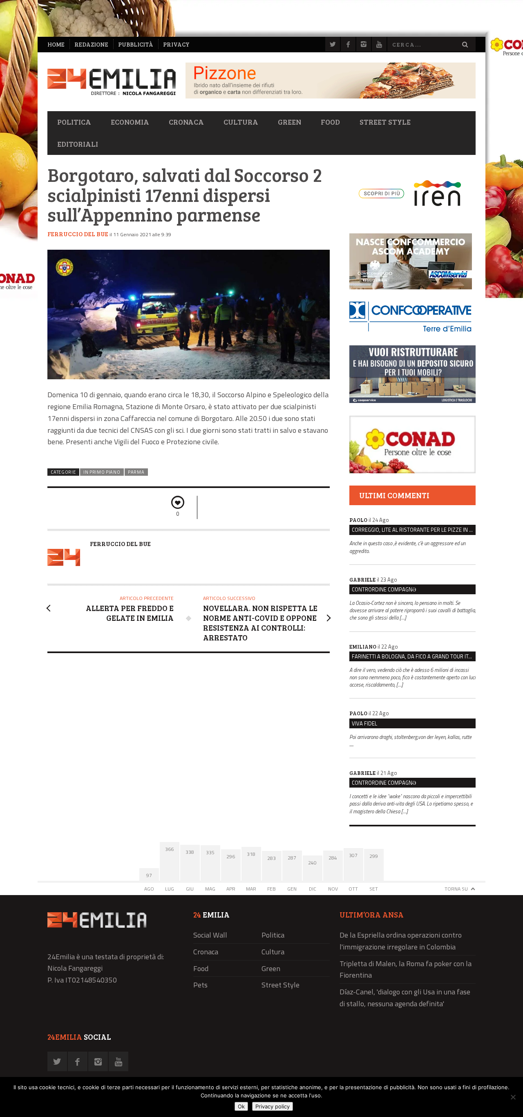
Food (330, 122)
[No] (513, 1097)
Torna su (456, 889)
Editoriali (77, 144)
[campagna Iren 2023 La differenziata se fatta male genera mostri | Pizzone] (331, 96)
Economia (130, 122)
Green (289, 122)
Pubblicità (135, 44)
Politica (74, 122)
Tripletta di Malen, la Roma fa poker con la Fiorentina (406, 969)
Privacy (176, 44)
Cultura (241, 122)
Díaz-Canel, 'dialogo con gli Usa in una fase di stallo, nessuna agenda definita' (405, 997)
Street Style (385, 122)
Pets (200, 984)
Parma (136, 472)
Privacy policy (272, 1106)
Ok (241, 1106)
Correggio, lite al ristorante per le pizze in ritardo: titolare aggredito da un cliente (414, 530)
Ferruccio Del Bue (77, 234)
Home (56, 44)
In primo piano (102, 472)
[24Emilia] (111, 82)
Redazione (91, 44)
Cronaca (186, 122)
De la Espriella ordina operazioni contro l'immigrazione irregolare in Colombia (401, 940)
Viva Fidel (364, 723)
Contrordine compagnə (384, 589)
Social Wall (210, 934)
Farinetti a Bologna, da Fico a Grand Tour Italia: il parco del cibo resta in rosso (414, 656)
